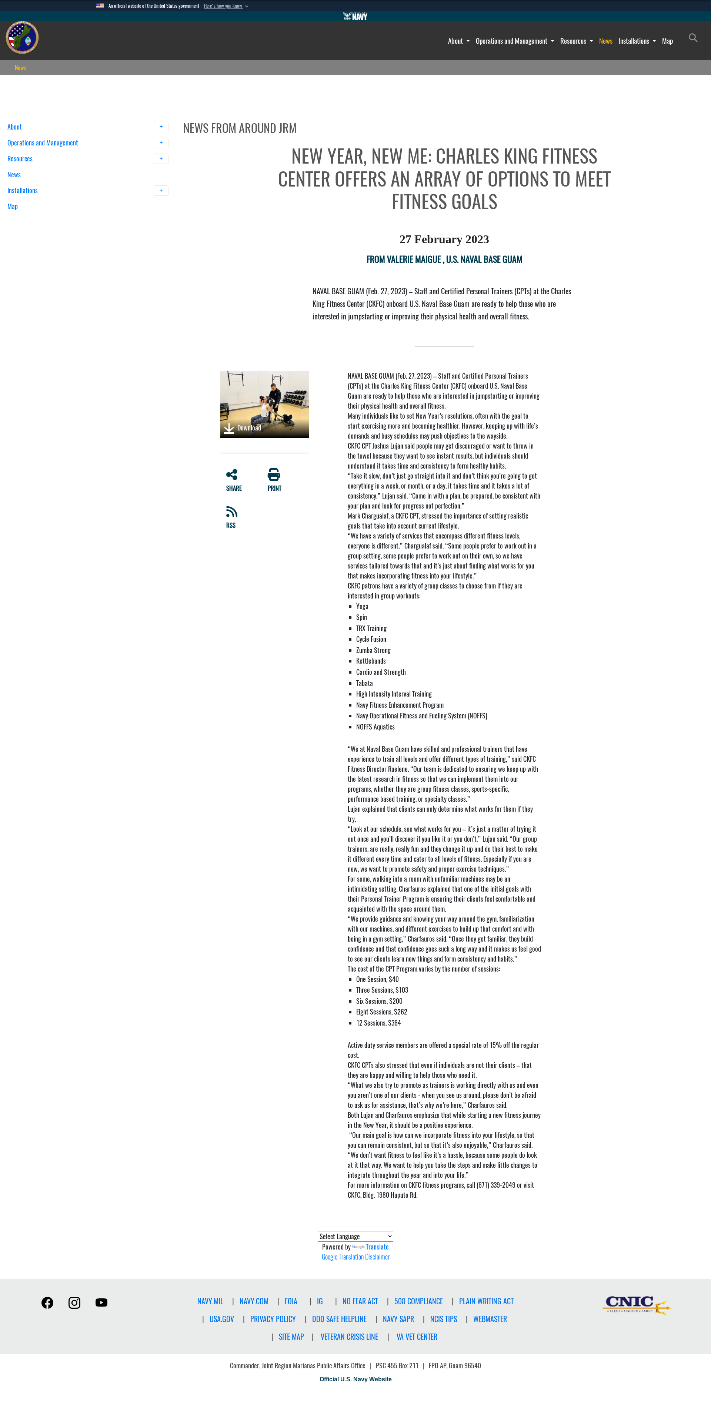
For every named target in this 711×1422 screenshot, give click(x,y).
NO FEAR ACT (360, 1301)
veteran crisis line (349, 1337)
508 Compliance (418, 1301)
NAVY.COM (254, 1301)
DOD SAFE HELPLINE (339, 1319)
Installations (634, 41)
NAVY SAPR (398, 1319)
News (605, 41)
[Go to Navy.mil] (355, 16)
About (456, 41)
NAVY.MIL (210, 1301)
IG (320, 1301)
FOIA (291, 1301)
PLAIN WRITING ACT (486, 1301)
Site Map (291, 1337)
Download (248, 427)
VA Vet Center (417, 1337)
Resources (574, 41)
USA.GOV (222, 1319)
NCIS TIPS (443, 1319)
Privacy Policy (273, 1319)
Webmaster (490, 1319)
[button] (227, 6)
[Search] (46, 219)
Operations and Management (512, 41)
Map (667, 41)
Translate (377, 1246)
